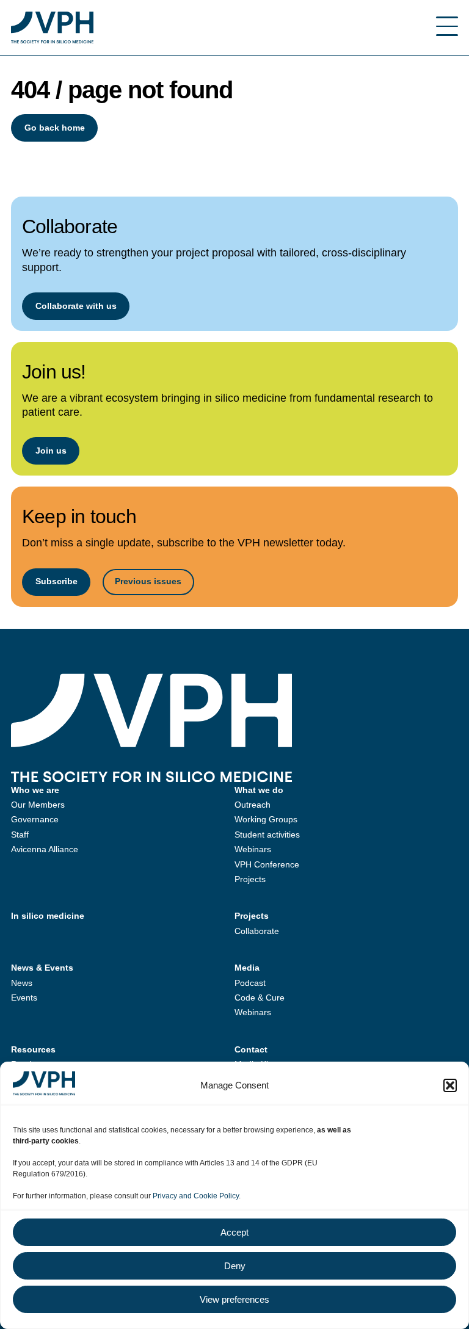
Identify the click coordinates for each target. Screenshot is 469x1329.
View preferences (234, 1299)
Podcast (250, 983)
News (21, 983)
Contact (250, 1049)
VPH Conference (266, 864)
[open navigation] (447, 27)
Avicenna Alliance (44, 849)
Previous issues (148, 581)
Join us (51, 450)
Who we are (35, 790)
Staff (20, 834)
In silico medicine (47, 916)
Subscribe (56, 581)
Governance (35, 819)
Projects (250, 879)
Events (24, 997)
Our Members (38, 804)
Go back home (54, 127)
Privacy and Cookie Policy (196, 1196)
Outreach (252, 804)
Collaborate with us (76, 306)
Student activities (267, 834)
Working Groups (265, 819)
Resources (33, 1049)
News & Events (42, 967)
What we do (258, 790)
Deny (234, 1266)
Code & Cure (259, 997)
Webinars (252, 849)
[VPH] (52, 27)
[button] (450, 1085)
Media (247, 967)
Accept (234, 1232)
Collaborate (256, 931)
